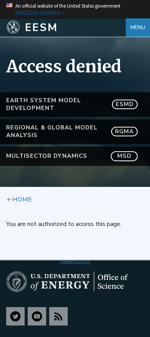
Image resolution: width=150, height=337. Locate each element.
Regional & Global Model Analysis (70, 131)
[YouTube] (37, 316)
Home (22, 199)
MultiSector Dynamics (69, 156)
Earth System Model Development (70, 104)
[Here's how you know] (75, 9)
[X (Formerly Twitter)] (15, 316)
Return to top (75, 261)
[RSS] (58, 316)
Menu (137, 27)
